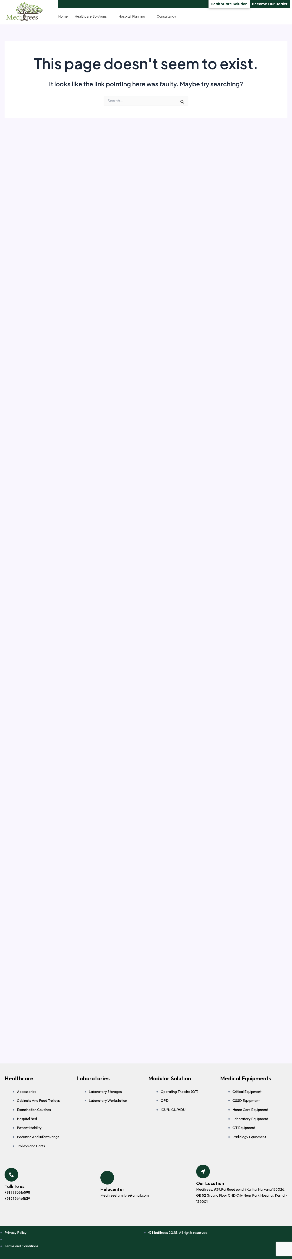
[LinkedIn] (157, 1219)
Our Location (210, 1183)
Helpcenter (112, 1189)
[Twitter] (148, 1219)
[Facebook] (139, 1219)
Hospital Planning (131, 16)
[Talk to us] (11, 1175)
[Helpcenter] (107, 1178)
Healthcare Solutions (91, 16)
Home (63, 16)
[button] (284, 16)
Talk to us (14, 1186)
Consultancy (166, 16)
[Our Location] (203, 1171)
